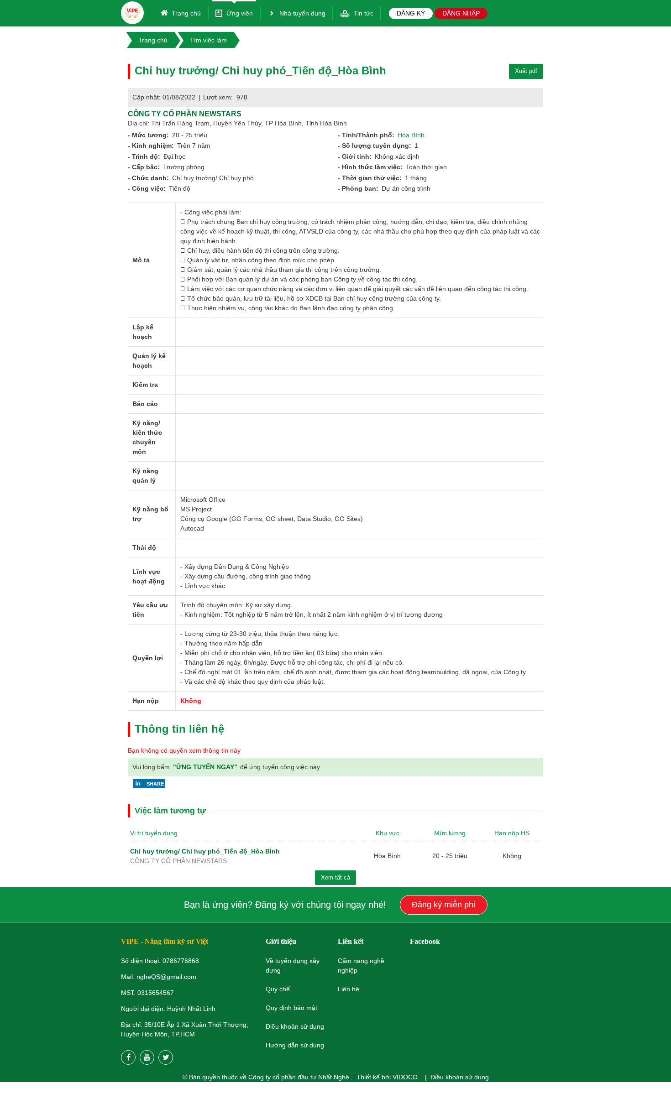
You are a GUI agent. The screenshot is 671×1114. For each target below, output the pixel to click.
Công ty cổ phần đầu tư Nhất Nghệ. (299, 1077)
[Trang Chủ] (132, 12)
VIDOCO (405, 1077)
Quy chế (278, 989)
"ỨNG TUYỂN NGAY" (206, 766)
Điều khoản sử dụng (295, 1026)
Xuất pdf (526, 71)
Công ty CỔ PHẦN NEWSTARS (184, 114)
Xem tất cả (335, 877)
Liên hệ (348, 989)
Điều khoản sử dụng (459, 1077)
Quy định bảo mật (291, 1007)
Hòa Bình (411, 135)
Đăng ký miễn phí (444, 904)
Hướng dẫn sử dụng (295, 1045)
